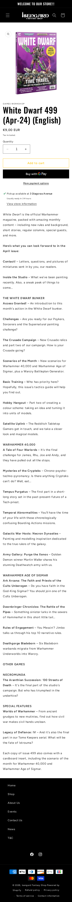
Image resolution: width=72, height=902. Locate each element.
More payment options (36, 183)
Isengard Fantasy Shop (34, 885)
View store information (22, 204)
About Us (14, 803)
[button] (7, 15)
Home (12, 785)
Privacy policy (51, 890)
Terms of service (25, 896)
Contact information (49, 896)
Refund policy (32, 890)
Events (12, 811)
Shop (11, 794)
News (11, 829)
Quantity (8, 141)
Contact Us (15, 820)
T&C (10, 838)
